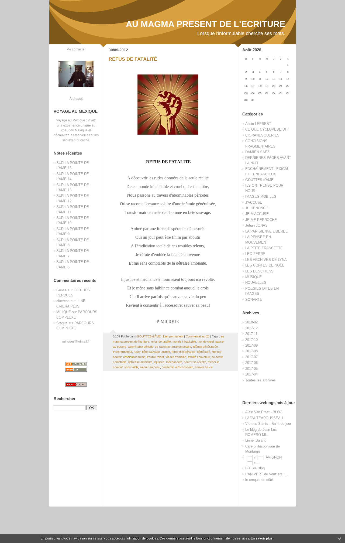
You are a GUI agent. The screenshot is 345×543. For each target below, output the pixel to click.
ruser (137, 351)
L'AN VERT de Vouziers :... (266, 474)
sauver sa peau (150, 367)
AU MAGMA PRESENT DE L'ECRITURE (205, 24)
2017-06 (251, 363)
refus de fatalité (161, 341)
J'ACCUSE (253, 202)
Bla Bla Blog (255, 468)
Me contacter (76, 49)
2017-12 (251, 328)
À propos (76, 98)
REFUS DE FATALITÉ (133, 59)
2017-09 (251, 345)
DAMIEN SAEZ (257, 152)
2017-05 (251, 369)
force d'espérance (183, 351)
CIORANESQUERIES (262, 135)
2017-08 (251, 351)
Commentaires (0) (197, 336)
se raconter (162, 346)
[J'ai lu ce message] (339, 538)
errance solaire (181, 346)
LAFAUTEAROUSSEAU (264, 418)
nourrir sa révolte (195, 362)
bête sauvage (151, 351)
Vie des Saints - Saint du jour (268, 424)
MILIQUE (63, 312)
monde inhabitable (184, 341)
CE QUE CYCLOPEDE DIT (266, 129)
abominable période (140, 346)
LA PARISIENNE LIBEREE (266, 231)
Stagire (61, 323)
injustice (159, 362)
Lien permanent (173, 336)
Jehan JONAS (256, 225)
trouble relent (155, 356)
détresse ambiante (140, 362)
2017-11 (251, 334)
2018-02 (251, 322)
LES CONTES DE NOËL (264, 265)
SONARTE (253, 300)
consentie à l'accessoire (177, 367)
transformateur (122, 351)
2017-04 (251, 374)
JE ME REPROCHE (261, 220)
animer (165, 351)
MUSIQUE (253, 277)
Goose (61, 290)
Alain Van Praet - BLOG (263, 412)
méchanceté (174, 362)
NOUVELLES (255, 283)
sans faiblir (131, 367)
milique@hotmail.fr (76, 341)
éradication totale (134, 356)
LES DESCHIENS (259, 271)
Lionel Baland (255, 440)
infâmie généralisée (205, 346)
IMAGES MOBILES (260, 196)
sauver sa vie (204, 367)
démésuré (203, 351)
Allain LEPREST (258, 124)
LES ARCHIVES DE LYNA (266, 260)
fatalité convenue (199, 356)
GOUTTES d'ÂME (259, 180)
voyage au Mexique (70, 120)
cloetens (63, 301)
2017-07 (251, 357)
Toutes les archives (260, 380)
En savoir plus (261, 538)
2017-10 (251, 340)
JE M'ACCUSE (257, 214)
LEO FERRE (255, 254)
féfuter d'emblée (175, 356)
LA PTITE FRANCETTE (264, 248)
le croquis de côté (259, 480)
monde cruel (206, 341)
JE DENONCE (256, 208)
